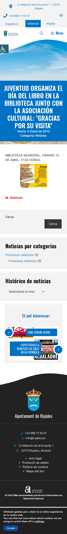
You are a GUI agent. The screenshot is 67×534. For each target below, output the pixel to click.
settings (39, 521)
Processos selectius (19, 255)
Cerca (9, 217)
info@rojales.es (35, 438)
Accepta (11, 528)
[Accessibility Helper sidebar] (4, 49)
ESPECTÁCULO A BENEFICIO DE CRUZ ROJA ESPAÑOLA (28, 348)
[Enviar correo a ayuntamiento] (59, 15)
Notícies (41, 135)
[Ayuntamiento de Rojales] (11, 33)
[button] (41, 33)
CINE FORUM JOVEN (39, 332)
